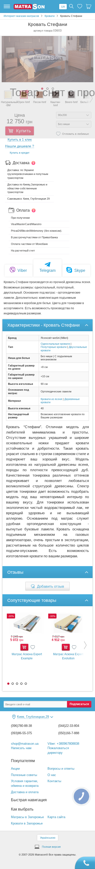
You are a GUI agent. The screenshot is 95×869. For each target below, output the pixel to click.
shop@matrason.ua (24, 743)
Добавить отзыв (50, 586)
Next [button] (81, 645)
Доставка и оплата (24, 792)
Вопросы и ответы (61, 768)
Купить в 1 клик (20, 139)
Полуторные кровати (53, 346)
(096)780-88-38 (21, 726)
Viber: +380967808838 (63, 743)
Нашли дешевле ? (19, 146)
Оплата (23, 210)
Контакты (54, 781)
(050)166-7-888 (68, 733)
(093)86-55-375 (21, 733)
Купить (24, 647)
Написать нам (21, 748)
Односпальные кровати (55, 343)
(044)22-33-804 (68, 726)
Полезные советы (24, 775)
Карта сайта (56, 817)
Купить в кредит (19, 152)
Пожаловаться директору (58, 750)
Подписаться (79, 704)
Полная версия (51, 846)
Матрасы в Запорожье (27, 817)
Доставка (21, 163)
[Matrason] (29, 8)
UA (63, 6)
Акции (15, 768)
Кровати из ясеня (51, 399)
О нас (52, 775)
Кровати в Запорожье (27, 823)
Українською (47, 837)
